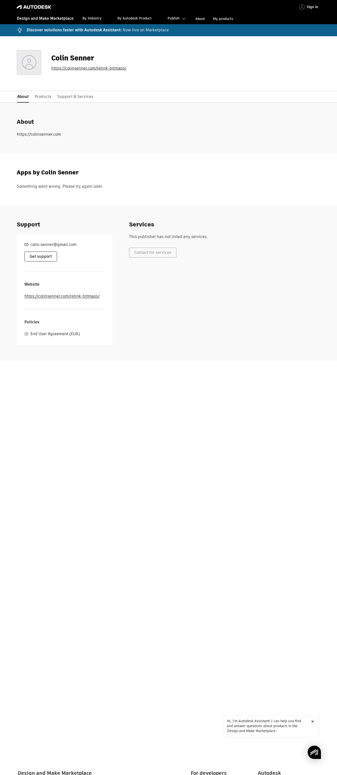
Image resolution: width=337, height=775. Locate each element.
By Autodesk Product (134, 18)
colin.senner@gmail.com (53, 244)
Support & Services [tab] (75, 96)
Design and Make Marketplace (45, 18)
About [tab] (23, 96)
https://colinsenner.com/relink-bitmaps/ (88, 68)
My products (223, 18)
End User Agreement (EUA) (55, 334)
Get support (41, 256)
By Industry (92, 18)
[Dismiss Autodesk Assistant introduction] (313, 721)
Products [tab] (43, 96)
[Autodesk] (34, 7)
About (200, 18)
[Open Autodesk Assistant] (314, 752)
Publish (173, 18)
